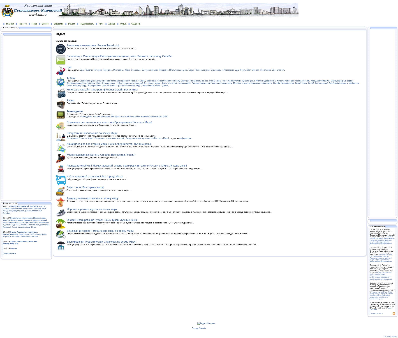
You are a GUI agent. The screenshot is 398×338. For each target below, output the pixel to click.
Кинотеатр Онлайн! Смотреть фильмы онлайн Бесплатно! (102, 89)
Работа (71, 24)
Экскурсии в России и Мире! (80, 138)
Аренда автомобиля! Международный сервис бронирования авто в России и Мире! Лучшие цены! (127, 165)
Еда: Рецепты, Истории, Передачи (96, 70)
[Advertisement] (26, 117)
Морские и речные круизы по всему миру (252, 83)
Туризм (71, 78)
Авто (101, 24)
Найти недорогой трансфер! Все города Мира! (138, 83)
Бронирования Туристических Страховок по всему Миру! (114, 85)
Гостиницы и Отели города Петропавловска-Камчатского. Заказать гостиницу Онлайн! (119, 56)
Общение (135, 24)
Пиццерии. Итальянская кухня (173, 70)
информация (185, 138)
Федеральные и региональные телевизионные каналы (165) (139, 116)
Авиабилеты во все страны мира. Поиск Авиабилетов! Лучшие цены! (222, 81)
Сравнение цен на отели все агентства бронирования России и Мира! (112, 81)
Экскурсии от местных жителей (109, 138)
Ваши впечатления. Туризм (155, 85)
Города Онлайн (199, 328)
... (136, 48)
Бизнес (45, 24)
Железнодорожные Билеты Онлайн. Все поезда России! (282, 81)
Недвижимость (87, 24)
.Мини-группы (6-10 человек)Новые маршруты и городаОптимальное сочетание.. (25, 234)
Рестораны (118, 70)
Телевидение (75, 111)
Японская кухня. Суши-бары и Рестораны (214, 70)
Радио (70, 100)
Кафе (127, 70)
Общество (58, 24)
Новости (23, 24)
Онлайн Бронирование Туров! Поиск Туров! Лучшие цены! (300, 83)
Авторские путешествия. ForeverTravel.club (93, 45)
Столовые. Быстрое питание (144, 70)
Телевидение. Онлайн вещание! (95, 116)
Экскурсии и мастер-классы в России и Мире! (147, 138)
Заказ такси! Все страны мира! (176, 83)
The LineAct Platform (390, 336)
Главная (10, 24)
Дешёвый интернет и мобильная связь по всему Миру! (100, 230)
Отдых (123, 24)
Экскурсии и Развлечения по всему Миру (92, 133)
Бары (191, 70)
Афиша (111, 24)
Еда (69, 67)
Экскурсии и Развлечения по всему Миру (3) (167, 81)
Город (34, 24)
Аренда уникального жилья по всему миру (212, 83)
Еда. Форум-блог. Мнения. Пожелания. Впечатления (259, 70)
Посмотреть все (9, 253)
